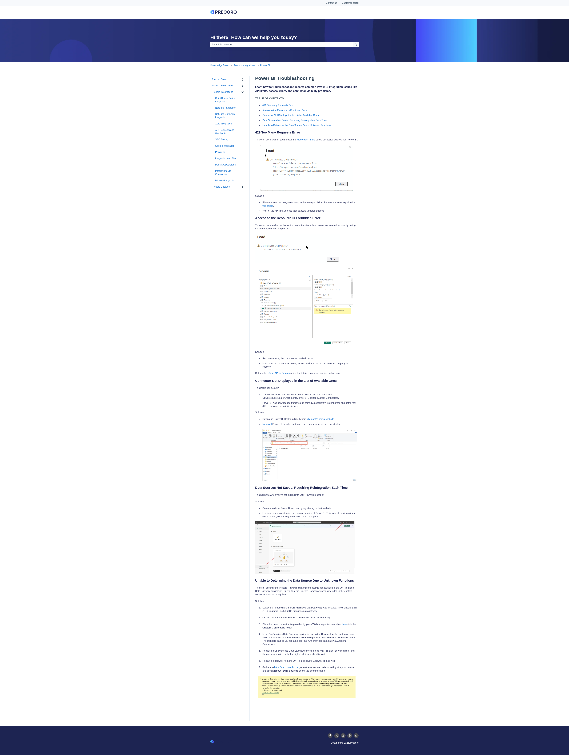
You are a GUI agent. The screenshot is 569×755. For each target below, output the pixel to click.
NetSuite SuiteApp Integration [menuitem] (225, 116)
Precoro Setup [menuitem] (219, 79)
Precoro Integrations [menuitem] (222, 92)
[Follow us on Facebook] (330, 735)
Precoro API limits (306, 139)
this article (267, 206)
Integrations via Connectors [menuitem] (223, 172)
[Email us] (356, 735)
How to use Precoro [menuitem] (222, 85)
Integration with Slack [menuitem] (226, 158)
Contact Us (345, 12)
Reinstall (267, 424)
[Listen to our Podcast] (349, 735)
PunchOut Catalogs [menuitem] (225, 164)
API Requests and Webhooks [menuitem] (224, 132)
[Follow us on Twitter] (336, 735)
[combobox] (281, 44)
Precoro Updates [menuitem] (221, 186)
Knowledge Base (219, 65)
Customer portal (350, 3)
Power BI (265, 65)
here (344, 624)
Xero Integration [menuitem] (223, 123)
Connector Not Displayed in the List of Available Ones (290, 115)
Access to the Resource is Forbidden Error (284, 110)
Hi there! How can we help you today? (253, 37)
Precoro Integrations (244, 65)
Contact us (331, 3)
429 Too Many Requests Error (278, 105)
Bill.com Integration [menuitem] (225, 180)
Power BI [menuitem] (220, 152)
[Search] (356, 44)
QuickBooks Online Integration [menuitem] (225, 100)
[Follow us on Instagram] (343, 735)
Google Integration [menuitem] (225, 146)
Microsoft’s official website (320, 419)
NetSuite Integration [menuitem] (225, 108)
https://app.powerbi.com (286, 667)
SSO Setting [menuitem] (221, 139)
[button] (242, 80)
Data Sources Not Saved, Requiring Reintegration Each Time (294, 120)
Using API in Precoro (279, 373)
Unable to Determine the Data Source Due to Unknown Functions (296, 125)
